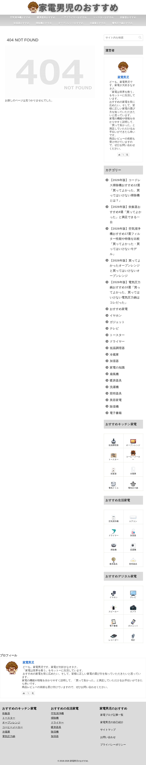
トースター (8, 718)
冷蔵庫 (6, 731)
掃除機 (55, 718)
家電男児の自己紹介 (111, 722)
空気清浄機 (57, 713)
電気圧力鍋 (8, 736)
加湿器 (55, 736)
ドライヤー (57, 722)
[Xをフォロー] (123, 155)
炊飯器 (6, 713)
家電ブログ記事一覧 (111, 714)
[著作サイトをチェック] (119, 155)
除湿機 (55, 731)
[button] (140, 37)
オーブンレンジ (11, 722)
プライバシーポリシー (113, 744)
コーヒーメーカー (12, 727)
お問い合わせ (108, 737)
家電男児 (123, 77)
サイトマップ (108, 729)
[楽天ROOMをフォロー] (127, 155)
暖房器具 (56, 727)
